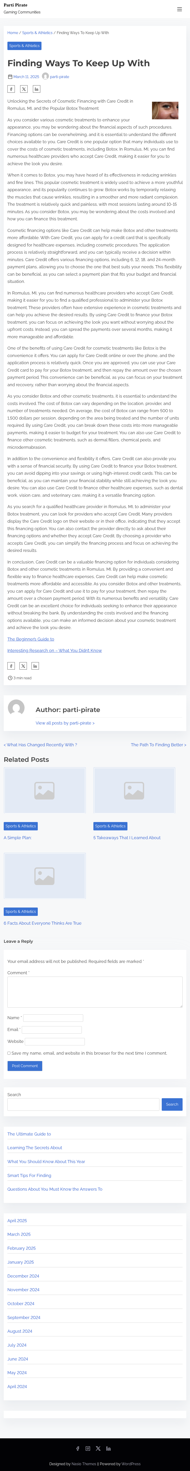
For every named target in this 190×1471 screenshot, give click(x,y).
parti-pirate (59, 77)
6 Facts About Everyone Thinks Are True (43, 923)
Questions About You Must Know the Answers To (54, 1189)
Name (14, 1017)
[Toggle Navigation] (179, 9)
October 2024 (20, 1303)
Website (15, 1041)
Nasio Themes (84, 1464)
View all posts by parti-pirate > (65, 723)
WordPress (131, 1464)
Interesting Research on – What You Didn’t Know (54, 650)
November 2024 (23, 1289)
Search (14, 1094)
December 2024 (23, 1276)
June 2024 (17, 1359)
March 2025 (19, 1234)
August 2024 (19, 1331)
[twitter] (24, 89)
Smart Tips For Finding (29, 1175)
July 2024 (16, 1345)
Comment (18, 972)
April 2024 (17, 1386)
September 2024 (23, 1317)
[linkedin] (108, 1450)
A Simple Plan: (18, 837)
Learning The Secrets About (34, 1147)
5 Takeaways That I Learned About (127, 837)
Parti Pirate (15, 4)
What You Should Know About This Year (46, 1161)
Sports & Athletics (37, 33)
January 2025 (20, 1262)
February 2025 (21, 1248)
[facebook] (11, 89)
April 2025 (17, 1220)
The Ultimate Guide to (29, 1134)
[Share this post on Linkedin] (36, 89)
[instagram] (88, 1450)
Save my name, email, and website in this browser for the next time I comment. (89, 1053)
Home (12, 33)
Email (14, 1029)
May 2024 (17, 1372)
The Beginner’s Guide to (30, 639)
